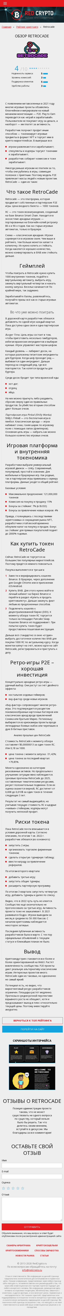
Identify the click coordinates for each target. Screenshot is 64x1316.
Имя (4, 1160)
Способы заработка (46, 1250)
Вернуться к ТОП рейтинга (32, 1020)
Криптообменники (17, 1250)
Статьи (44, 1255)
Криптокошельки (47, 1245)
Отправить (32, 1227)
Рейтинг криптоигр (27, 26)
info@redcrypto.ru (32, 1270)
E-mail (5, 1171)
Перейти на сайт (33, 1029)
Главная (6, 26)
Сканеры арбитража (18, 1245)
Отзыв (5, 1194)
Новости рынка (25, 1255)
